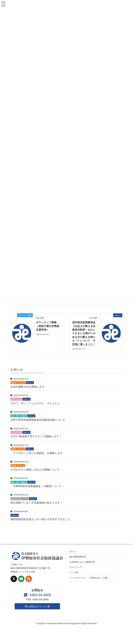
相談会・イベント (17, 382)
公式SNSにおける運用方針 (82, 561)
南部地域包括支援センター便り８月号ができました (40, 519)
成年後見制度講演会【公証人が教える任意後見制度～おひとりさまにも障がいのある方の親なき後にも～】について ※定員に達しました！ (84, 333)
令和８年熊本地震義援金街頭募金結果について (38, 420)
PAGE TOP (126, 606)
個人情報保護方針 (77, 556)
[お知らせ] (111, 324)
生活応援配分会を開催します (27, 386)
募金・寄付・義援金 (18, 416)
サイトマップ (75, 567)
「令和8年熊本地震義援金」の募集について (36, 486)
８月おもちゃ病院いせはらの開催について (35, 469)
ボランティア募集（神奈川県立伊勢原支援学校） (47, 326)
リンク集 (73, 572)
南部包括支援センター (19, 499)
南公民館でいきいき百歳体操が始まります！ (36, 502)
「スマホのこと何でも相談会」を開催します (36, 453)
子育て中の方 (16, 399)
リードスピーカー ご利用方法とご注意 (88, 577)
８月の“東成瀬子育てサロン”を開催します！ (36, 436)
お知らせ (29, 382)
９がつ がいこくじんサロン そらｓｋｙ (35, 403)
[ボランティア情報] (22, 324)
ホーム (72, 551)
